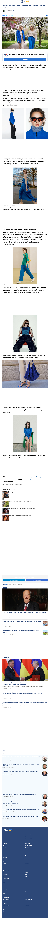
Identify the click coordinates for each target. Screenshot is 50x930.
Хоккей (4, 865)
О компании (5, 832)
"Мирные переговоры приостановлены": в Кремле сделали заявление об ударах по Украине (24, 703)
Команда (26, 832)
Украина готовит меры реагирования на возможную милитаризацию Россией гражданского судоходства (24, 696)
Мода (4, 484)
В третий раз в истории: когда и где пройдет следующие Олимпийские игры (20, 809)
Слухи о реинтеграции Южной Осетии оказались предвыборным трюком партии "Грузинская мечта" (22, 686)
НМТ (26, 876)
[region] (25, 78)
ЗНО (3, 876)
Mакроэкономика (28, 899)
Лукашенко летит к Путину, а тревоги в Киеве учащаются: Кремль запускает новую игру (20, 765)
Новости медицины (6, 905)
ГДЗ (3, 872)
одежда (11, 484)
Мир (4, 845)
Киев (4, 853)
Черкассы (5, 857)
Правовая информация (7, 834)
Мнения (4, 754)
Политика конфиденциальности (31, 834)
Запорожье (5, 855)
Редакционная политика (7, 486)
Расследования (28, 845)
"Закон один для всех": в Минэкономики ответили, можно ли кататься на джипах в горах (21, 622)
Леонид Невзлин (6, 796)
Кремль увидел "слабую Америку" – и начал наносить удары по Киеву (19, 794)
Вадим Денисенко (6, 767)
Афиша (4, 911)
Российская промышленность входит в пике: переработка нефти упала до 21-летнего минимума (21, 757)
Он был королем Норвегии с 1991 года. (10, 615)
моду (23, 64)
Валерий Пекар (5, 818)
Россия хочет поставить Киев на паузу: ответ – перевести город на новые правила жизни (20, 772)
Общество (27, 847)
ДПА (26, 874)
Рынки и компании (6, 899)
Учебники (26, 872)
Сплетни (26, 911)
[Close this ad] (49, 923)
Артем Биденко (5, 805)
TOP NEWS (5, 658)
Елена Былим (9, 10)
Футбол (4, 863)
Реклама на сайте (6, 836)
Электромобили (28, 883)
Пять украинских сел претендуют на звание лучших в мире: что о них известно (20, 631)
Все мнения (5, 824)
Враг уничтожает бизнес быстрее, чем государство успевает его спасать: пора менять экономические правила (21, 802)
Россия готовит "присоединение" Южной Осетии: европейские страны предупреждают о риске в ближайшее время (21, 683)
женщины (21, 484)
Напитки (26, 891)
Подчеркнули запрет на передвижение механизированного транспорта (17, 624)
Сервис (26, 885)
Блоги (4, 847)
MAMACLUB (27, 905)
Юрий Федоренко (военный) (8, 760)
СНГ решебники (6, 878)
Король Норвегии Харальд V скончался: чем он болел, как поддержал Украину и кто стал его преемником (24, 613)
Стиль (7, 484)
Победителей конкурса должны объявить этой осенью (13, 634)
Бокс (26, 865)
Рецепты (4, 891)
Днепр (26, 855)
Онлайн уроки (5, 874)
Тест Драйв (5, 883)
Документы (27, 836)
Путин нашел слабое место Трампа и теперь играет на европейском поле (20, 816)
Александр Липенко (6, 811)
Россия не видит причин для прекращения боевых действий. (14, 705)
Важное (4, 587)
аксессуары (16, 484)
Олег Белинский (5, 774)
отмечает (5, 102)
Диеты (4, 893)
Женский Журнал (6, 914)
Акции (4, 885)
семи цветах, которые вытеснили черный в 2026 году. (26, 477)
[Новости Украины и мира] (4, 584)
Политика (27, 843)
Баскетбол (27, 863)
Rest (3, 750)
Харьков (26, 853)
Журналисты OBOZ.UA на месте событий (32, 838)
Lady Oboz (15, 10)
